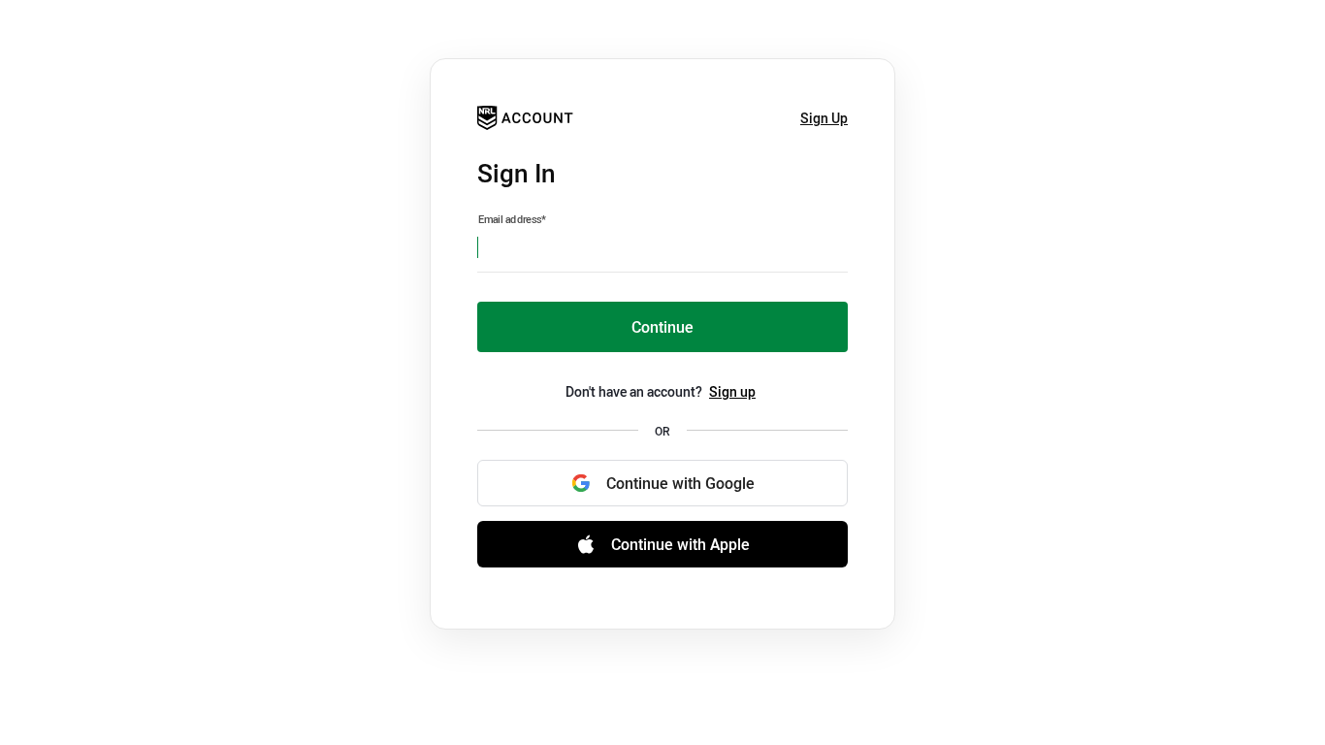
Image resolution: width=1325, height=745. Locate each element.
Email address (512, 219)
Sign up (732, 391)
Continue (662, 327)
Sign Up (824, 118)
